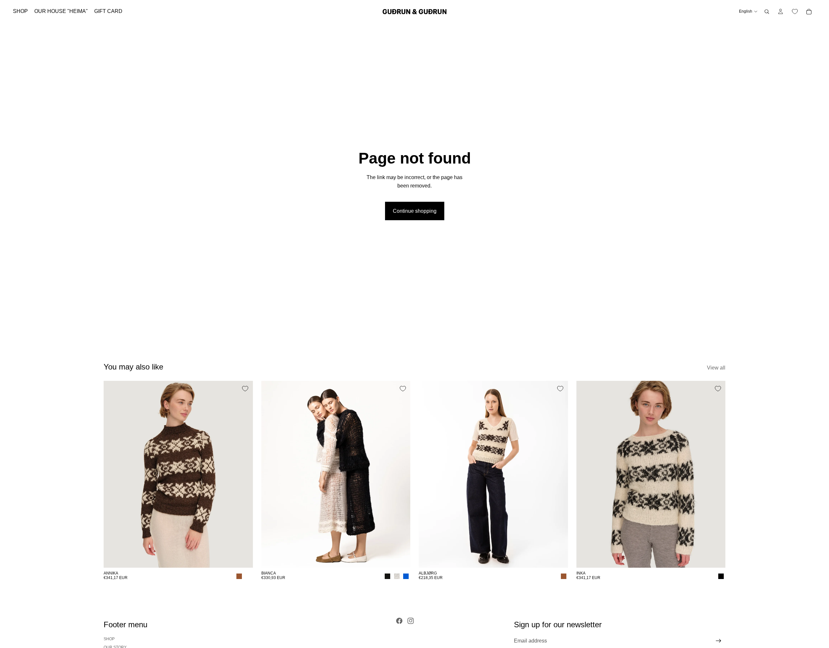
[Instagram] (410, 621)
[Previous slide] (113, 474)
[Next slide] (243, 474)
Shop (109, 639)
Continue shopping (415, 211)
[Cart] (809, 12)
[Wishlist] (795, 12)
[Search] (767, 12)
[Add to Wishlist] (245, 388)
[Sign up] (718, 641)
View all (716, 367)
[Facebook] (399, 621)
